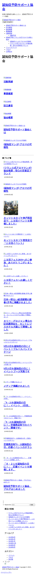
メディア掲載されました (17, 386)
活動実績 (9, 33)
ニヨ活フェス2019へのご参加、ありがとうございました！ (18, 262)
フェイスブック (11, 47)
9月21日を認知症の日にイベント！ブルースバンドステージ (18, 349)
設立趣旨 (9, 27)
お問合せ (9, 51)
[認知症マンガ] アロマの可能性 (20, 41)
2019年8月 (11, 537)
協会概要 (9, 29)
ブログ (8, 49)
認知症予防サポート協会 (10, 567)
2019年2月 (11, 539)
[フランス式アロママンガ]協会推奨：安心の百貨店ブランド (17, 171)
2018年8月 (11, 547)
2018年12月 (12, 543)
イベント (11, 555)
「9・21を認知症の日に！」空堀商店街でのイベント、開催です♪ (18, 425)
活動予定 (13, 35)
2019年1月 (11, 541)
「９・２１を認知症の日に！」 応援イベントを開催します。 (18, 467)
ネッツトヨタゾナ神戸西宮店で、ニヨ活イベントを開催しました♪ (18, 221)
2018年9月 (11, 545)
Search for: (8, 504)
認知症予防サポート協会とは (16, 25)
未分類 (10, 559)
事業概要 (9, 31)
